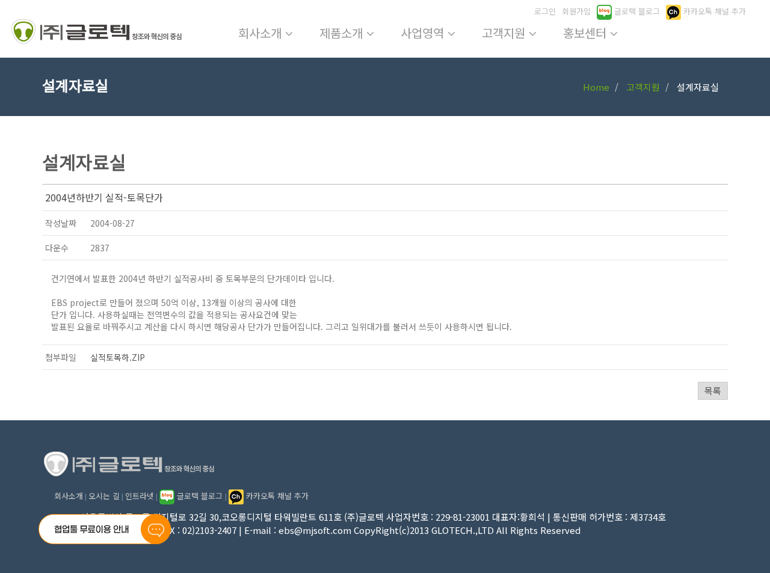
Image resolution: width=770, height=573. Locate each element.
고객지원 (505, 32)
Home (596, 87)
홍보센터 (586, 32)
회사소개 (261, 32)
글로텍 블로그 (636, 11)
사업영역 (424, 32)
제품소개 (342, 32)
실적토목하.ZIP (117, 357)
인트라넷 (139, 495)
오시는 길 (104, 495)
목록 (712, 390)
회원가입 (576, 11)
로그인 (545, 11)
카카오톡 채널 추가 (713, 11)
